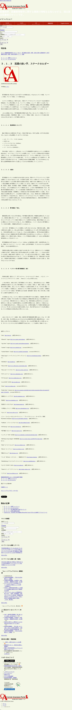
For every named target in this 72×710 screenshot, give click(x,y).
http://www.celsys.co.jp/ (12, 412)
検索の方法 (7, 674)
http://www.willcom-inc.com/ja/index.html (17, 365)
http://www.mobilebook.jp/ (29, 461)
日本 (14, 477)
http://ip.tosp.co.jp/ (14, 453)
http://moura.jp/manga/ (32, 457)
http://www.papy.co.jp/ (17, 430)
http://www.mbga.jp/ (18, 465)
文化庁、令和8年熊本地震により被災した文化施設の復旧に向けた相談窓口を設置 (13, 589)
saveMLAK (7, 653)
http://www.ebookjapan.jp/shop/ (34, 355)
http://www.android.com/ (15, 347)
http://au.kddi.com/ (16, 382)
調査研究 (50, 23)
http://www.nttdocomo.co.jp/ (15, 378)
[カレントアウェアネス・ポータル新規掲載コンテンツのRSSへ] (19, 664)
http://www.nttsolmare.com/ (16, 374)
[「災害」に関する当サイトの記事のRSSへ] (4, 643)
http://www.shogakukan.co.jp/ (22, 408)
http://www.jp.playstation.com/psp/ (20, 418)
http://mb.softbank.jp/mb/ (24, 422)
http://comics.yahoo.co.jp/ (24, 469)
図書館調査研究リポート (7, 477)
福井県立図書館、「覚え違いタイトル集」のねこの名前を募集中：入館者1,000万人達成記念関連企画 (13, 628)
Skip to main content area (5, 0)
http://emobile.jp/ (11, 361)
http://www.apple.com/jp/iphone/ (17, 339)
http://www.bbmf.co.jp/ (20, 445)
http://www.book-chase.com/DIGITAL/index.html (31, 438)
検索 (1, 44)
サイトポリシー (8, 673)
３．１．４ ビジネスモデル (11, 508)
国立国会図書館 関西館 (10, 677)
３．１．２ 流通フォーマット (12, 506)
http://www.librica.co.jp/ (12, 473)
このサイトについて (9, 671)
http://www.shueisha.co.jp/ (12, 400)
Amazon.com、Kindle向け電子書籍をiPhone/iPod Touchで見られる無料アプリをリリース (25, 512)
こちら (7, 86)
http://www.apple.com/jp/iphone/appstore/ (19, 343)
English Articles (65, 23)
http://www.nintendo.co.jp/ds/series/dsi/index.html (26, 434)
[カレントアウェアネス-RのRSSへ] (22, 606)
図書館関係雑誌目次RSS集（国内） (13, 665)
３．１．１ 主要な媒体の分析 (12, 511)
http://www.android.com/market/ (21, 351)
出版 (17, 477)
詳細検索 (2, 30)
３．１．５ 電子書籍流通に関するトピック (15, 509)
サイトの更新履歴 (8, 676)
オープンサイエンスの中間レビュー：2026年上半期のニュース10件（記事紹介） (12, 585)
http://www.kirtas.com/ (10, 386)
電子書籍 (20, 477)
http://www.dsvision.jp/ (16, 426)
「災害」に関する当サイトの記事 (12, 642)
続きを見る (4, 555)
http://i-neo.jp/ (8, 335)
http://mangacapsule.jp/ (19, 404)
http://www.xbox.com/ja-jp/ (22, 369)
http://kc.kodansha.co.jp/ (19, 396)
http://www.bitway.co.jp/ (18, 449)
